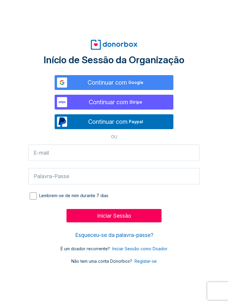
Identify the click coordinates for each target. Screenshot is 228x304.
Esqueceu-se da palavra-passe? (114, 235)
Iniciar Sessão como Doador (139, 248)
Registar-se (145, 261)
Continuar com (115, 82)
